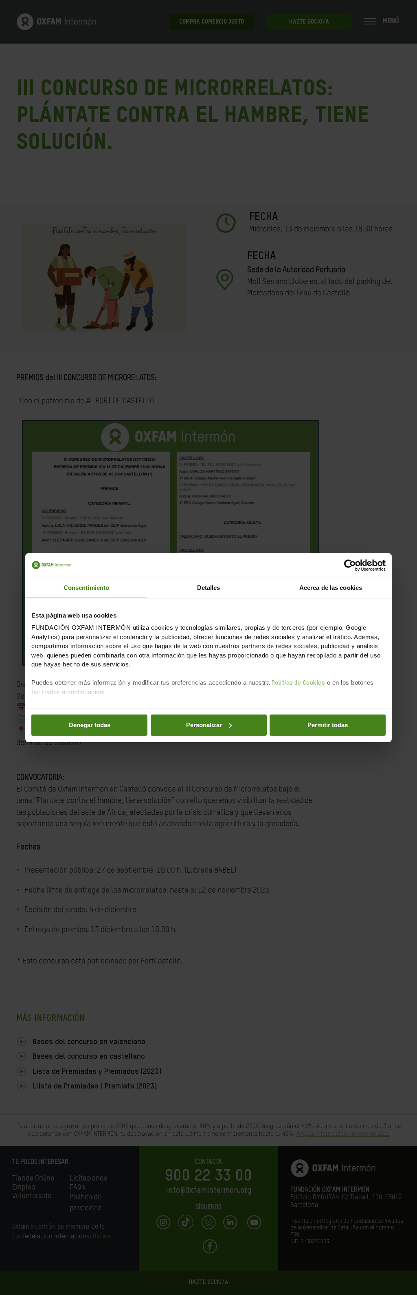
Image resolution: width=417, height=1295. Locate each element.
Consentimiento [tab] (86, 587)
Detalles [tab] (208, 587)
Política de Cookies (298, 683)
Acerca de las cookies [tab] (330, 587)
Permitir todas (327, 724)
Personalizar (204, 724)
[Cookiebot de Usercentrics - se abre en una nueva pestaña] (350, 565)
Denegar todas (89, 724)
